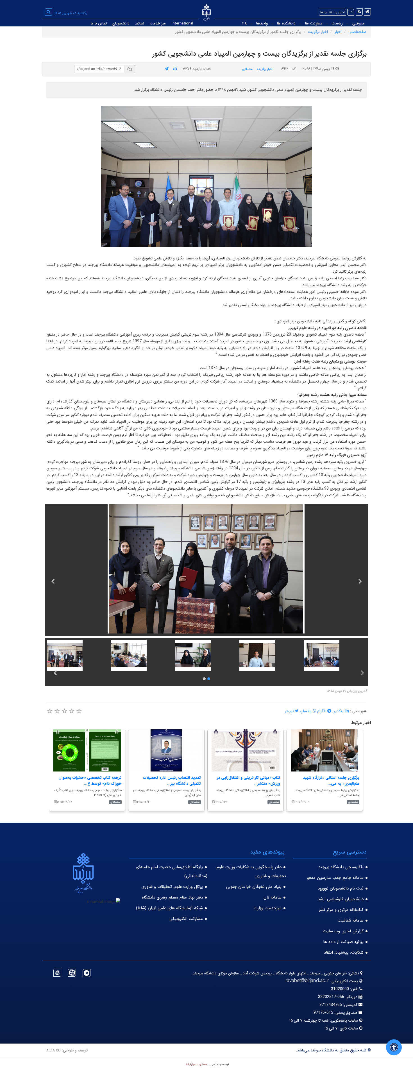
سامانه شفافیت (351, 920)
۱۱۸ (244, 23)
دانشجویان (120, 23)
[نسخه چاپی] (175, 69)
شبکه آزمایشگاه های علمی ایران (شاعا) (169, 908)
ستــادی (247, 69)
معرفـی (358, 23)
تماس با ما (99, 23)
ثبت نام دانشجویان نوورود (341, 888)
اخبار (338, 32)
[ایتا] (57, 973)
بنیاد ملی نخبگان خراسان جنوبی (254, 886)
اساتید (139, 23)
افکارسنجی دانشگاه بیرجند (341, 867)
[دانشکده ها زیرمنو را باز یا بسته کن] (272, 23)
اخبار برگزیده (318, 32)
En (351, 12)
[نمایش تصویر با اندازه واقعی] (206, 176)
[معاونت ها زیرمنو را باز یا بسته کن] (300, 23)
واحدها (262, 23)
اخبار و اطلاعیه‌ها (332, 12)
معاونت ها (313, 23)
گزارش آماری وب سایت (343, 931)
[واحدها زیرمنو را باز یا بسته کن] (251, 23)
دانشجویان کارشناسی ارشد (341, 899)
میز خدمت (158, 23)
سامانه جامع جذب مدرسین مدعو (335, 877)
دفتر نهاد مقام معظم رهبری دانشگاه (172, 897)
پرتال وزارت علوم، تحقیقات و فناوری (172, 886)
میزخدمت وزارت (268, 908)
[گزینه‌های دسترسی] (394, 1047)
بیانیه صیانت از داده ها (343, 941)
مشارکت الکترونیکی (186, 918)
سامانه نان (273, 897)
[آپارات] (72, 973)
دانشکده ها (286, 23)
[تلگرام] (86, 973)
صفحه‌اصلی (357, 32)
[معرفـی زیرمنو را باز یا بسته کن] (347, 23)
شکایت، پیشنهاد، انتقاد (344, 952)
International (182, 23)
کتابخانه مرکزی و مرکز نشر (341, 909)
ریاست (337, 23)
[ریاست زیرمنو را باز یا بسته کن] (327, 23)
